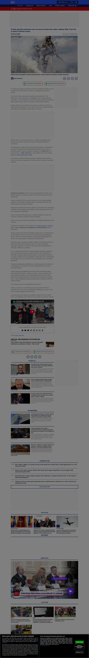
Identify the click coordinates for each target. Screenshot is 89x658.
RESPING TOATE (79, 652)
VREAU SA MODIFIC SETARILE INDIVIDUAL (79, 646)
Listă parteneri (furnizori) (44, 645)
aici (32, 650)
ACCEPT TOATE (79, 642)
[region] (44, 646)
